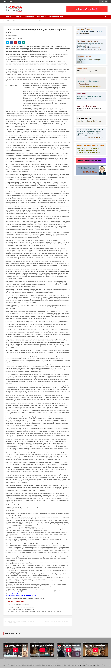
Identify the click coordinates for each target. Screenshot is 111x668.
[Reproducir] (4, 658)
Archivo (18, 17)
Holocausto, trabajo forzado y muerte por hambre (20, 608)
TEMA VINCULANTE (11, 510)
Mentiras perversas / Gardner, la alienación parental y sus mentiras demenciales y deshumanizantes (34, 611)
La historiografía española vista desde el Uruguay (20, 609)
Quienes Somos (30, 17)
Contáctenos (41, 17)
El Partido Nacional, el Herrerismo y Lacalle (56, 621)
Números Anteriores (56, 17)
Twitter (29, 508)
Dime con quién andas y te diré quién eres (18, 604)
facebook (35, 508)
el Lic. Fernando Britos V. (12, 35)
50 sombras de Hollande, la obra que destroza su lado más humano (21, 621)
